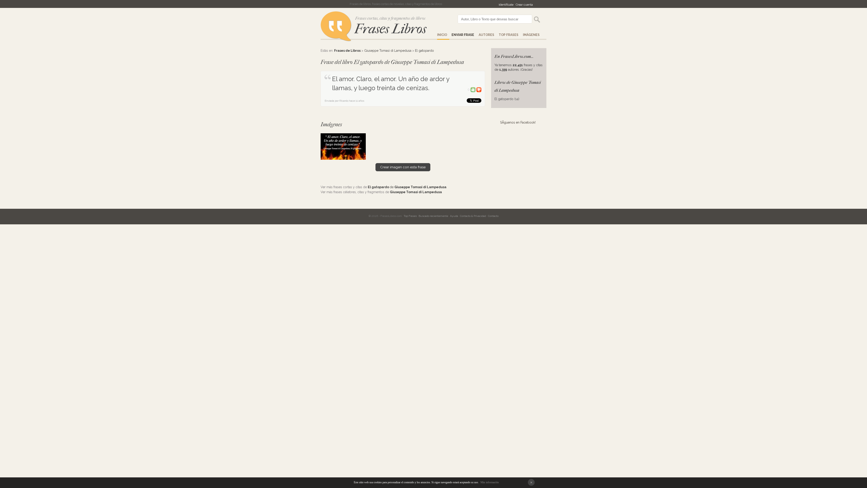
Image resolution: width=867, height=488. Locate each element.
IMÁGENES (531, 35)
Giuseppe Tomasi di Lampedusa (387, 50)
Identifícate (506, 4)
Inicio (442, 35)
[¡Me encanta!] (473, 89)
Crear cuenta (524, 4)
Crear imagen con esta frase (403, 167)
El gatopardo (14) (506, 99)
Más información (489, 482)
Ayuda (454, 216)
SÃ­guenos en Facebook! (518, 122)
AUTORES (486, 35)
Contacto (493, 216)
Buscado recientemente (433, 216)
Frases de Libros (347, 50)
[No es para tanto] (478, 89)
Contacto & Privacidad (473, 216)
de (407, 187)
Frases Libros (390, 29)
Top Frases (508, 35)
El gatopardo (424, 50)
